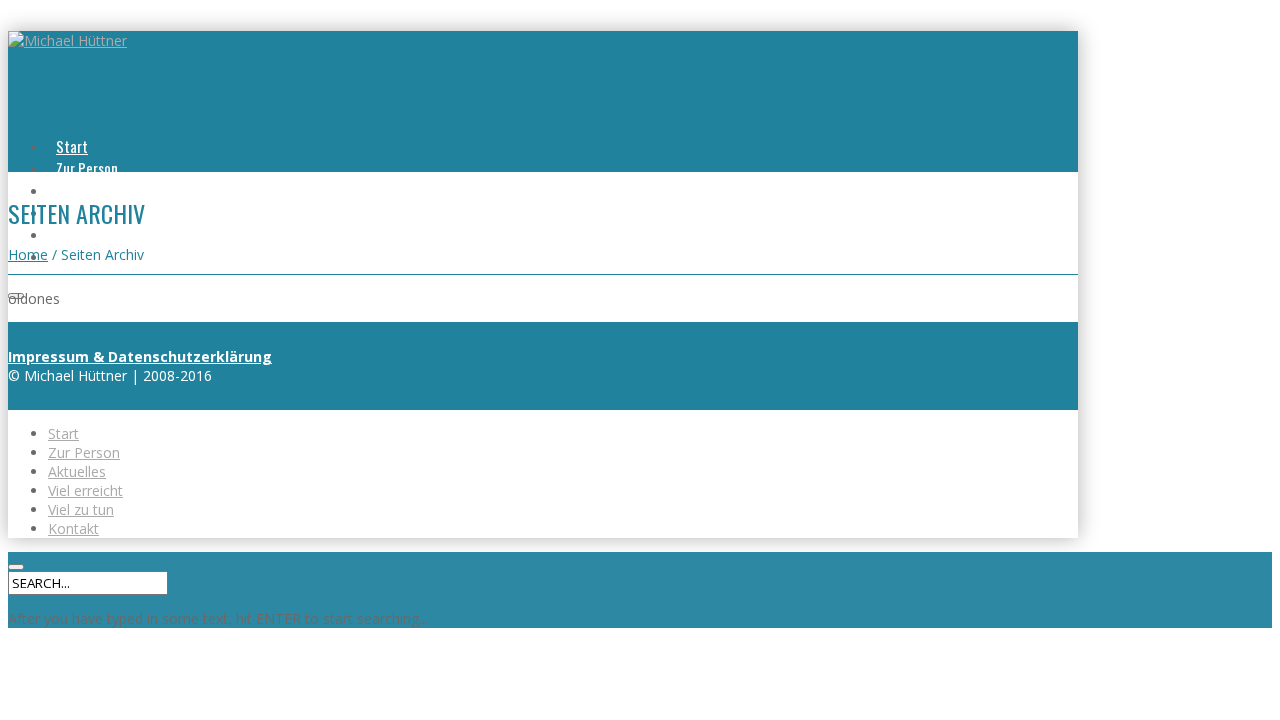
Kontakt (73, 528)
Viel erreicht (85, 490)
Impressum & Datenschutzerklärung (140, 356)
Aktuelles (82, 190)
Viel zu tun (86, 234)
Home (28, 254)
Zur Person (87, 168)
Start (72, 146)
